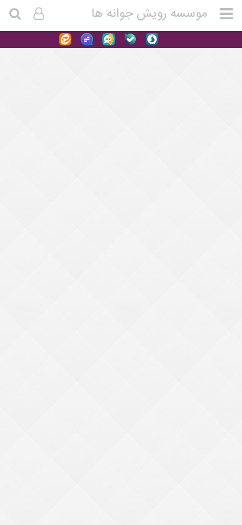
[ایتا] (65, 39)
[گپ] (85, 39)
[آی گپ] (107, 39)
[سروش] (150, 39)
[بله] (129, 39)
